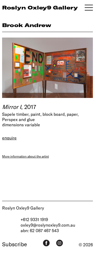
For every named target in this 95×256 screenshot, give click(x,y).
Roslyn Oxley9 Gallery (23, 207)
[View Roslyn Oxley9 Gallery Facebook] (46, 243)
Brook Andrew (26, 25)
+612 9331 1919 (34, 219)
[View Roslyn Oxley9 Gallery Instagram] (59, 243)
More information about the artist (25, 156)
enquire (9, 137)
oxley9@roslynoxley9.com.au (48, 224)
